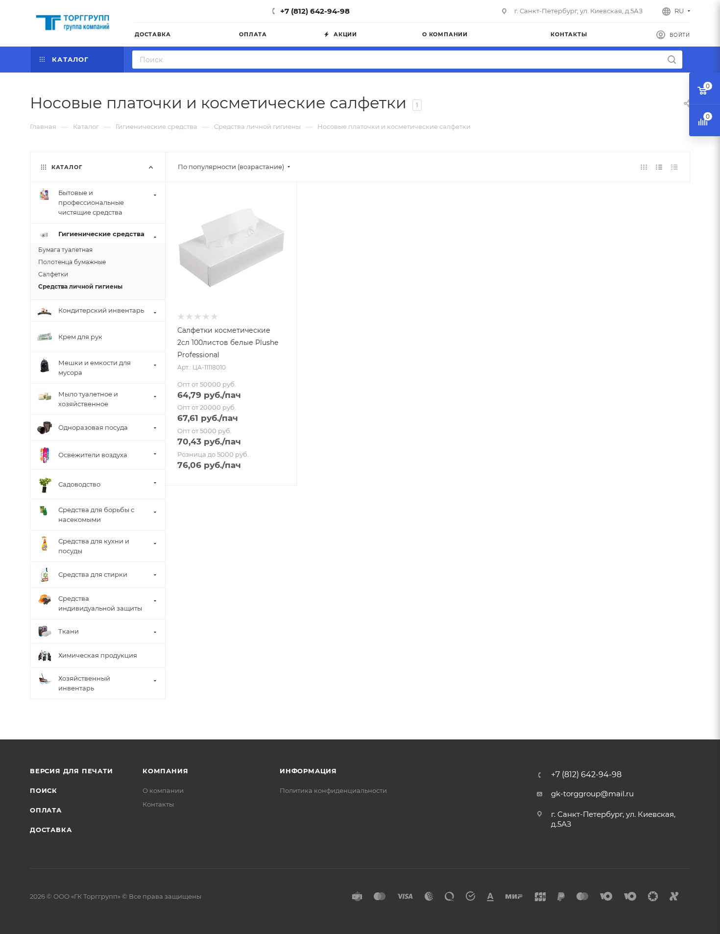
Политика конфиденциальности (333, 790)
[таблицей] (674, 167)
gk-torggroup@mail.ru (592, 793)
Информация (308, 771)
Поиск (43, 790)
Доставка (51, 830)
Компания (165, 771)
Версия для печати (71, 771)
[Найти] (671, 59)
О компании (163, 790)
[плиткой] (643, 167)
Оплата (46, 810)
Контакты (158, 804)
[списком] (659, 167)
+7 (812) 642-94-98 (315, 11)
